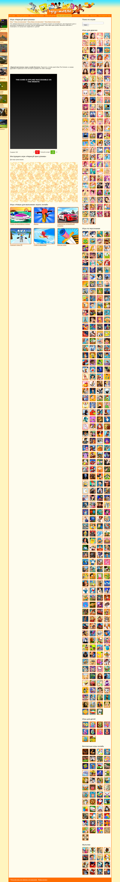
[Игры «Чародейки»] (92, 209)
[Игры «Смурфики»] (85, 593)
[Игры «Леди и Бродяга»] (92, 443)
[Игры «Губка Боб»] (107, 336)
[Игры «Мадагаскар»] (100, 457)
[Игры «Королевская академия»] (107, 88)
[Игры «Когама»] (107, 783)
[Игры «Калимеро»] (107, 393)
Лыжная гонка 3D (16, 245)
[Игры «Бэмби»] (100, 293)
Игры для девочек (22, 15)
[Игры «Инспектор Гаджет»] (85, 393)
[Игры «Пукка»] (92, 550)
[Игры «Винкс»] (107, 59)
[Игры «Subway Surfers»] (107, 243)
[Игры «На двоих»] (92, 138)
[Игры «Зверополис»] (92, 386)
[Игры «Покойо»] (100, 543)
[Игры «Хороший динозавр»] (92, 678)
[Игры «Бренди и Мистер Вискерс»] (92, 293)
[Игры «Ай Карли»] (92, 38)
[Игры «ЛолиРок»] (92, 109)
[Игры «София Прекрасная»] (92, 181)
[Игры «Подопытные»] (92, 536)
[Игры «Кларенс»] (107, 407)
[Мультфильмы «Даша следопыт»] (92, 860)
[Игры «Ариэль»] (107, 265)
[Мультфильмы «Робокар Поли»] (100, 874)
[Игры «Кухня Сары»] (100, 95)
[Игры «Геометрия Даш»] (85, 768)
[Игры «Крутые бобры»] (107, 429)
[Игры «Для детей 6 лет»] (92, 734)
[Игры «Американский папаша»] (85, 265)
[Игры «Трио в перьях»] (85, 635)
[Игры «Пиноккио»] (92, 529)
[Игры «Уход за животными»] (85, 202)
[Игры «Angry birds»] (107, 236)
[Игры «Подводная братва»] (85, 536)
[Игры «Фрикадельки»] (107, 664)
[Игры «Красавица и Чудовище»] (92, 429)
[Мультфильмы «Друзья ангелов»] (100, 860)
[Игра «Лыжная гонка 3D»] (20, 243)
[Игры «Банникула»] (92, 272)
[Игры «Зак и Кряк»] (107, 379)
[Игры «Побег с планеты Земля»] (107, 529)
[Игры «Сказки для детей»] (92, 741)
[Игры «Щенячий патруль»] (107, 700)
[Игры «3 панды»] (92, 236)
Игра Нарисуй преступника (52, 22)
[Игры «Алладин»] (92, 258)
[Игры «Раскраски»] (85, 825)
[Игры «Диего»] (107, 357)
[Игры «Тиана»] (85, 621)
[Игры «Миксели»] (107, 479)
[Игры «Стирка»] (85, 188)
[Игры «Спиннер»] (92, 825)
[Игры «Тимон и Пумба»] (100, 621)
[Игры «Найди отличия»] (107, 797)
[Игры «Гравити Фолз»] (92, 336)
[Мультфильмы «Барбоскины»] (92, 852)
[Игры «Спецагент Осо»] (85, 600)
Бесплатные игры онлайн (80, 15)
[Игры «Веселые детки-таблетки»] (92, 59)
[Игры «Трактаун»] (100, 628)
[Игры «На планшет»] (92, 797)
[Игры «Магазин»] (85, 116)
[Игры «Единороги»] (107, 81)
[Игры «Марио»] (92, 472)
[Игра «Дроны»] (44, 222)
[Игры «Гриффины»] (100, 336)
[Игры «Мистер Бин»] (100, 486)
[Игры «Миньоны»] (85, 486)
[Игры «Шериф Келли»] (107, 692)
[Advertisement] (37, 47)
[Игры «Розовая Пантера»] (107, 564)
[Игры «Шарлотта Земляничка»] (100, 209)
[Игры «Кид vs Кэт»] (100, 400)
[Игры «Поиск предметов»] (85, 818)
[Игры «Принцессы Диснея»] (107, 166)
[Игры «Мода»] (100, 131)
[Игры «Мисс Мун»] (92, 486)
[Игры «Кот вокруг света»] (85, 790)
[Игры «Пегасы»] (100, 152)
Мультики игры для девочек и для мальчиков (24, 879)
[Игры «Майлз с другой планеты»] (107, 457)
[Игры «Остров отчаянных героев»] (107, 514)
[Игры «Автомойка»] (85, 38)
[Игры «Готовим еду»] (100, 67)
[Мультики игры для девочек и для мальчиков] (60, 13)
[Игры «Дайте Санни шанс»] (107, 67)
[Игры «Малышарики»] (85, 472)
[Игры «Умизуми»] (107, 643)
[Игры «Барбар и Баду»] (107, 272)
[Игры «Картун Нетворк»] (92, 783)
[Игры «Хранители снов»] (107, 678)
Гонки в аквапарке (40, 245)
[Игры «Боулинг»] (92, 761)
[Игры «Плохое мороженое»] (107, 811)
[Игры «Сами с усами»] (85, 578)
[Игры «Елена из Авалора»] (85, 88)
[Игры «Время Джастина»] (92, 308)
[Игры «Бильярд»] (85, 761)
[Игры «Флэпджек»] (92, 664)
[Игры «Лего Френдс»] (85, 102)
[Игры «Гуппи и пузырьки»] (85, 343)
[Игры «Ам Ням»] (107, 258)
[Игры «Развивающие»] (107, 818)
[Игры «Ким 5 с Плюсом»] (100, 407)
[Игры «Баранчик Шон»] (100, 272)
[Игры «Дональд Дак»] (85, 372)
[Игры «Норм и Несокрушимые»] (85, 507)
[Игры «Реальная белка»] (100, 557)
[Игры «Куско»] (107, 436)
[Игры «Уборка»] (107, 195)
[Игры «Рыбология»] (92, 571)
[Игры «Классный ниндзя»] (85, 414)
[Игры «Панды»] (107, 145)
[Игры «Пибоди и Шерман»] (100, 521)
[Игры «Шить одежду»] (107, 209)
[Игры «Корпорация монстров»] (85, 422)
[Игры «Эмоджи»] (85, 714)
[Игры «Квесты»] (100, 783)
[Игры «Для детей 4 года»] (107, 727)
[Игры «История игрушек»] (92, 393)
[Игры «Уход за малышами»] (92, 202)
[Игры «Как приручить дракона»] (100, 393)
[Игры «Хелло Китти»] (100, 671)
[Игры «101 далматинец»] (85, 236)
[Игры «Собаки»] (85, 181)
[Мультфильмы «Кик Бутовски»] (107, 860)
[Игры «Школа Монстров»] (92, 216)
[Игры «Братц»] (85, 52)
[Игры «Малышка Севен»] (92, 124)
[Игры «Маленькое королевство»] (100, 464)
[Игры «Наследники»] (100, 138)
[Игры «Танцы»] (107, 188)
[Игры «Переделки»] (107, 152)
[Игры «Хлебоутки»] (107, 671)
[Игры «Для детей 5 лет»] (85, 734)
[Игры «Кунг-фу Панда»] (100, 436)
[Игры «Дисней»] (100, 775)
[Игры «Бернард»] (107, 279)
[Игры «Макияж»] (100, 116)
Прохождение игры (104, 15)
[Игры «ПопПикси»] (85, 166)
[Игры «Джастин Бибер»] (107, 74)
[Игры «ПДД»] (100, 811)
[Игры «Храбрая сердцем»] (100, 678)
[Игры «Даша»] (107, 343)
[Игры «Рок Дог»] (85, 571)
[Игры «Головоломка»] (107, 329)
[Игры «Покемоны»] (92, 543)
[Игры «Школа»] (85, 216)
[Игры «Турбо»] (107, 635)
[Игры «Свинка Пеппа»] (100, 578)
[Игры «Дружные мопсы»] (107, 372)
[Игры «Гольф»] (100, 768)
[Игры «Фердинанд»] (85, 657)
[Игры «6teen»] (100, 236)
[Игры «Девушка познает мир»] (85, 74)
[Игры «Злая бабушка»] (100, 386)
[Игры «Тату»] (85, 195)
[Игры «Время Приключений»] (100, 308)
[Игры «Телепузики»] (107, 614)
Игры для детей (50, 15)
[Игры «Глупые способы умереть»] (92, 768)
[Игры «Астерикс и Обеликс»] (85, 272)
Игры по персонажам (37, 15)
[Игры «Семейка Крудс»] (85, 586)
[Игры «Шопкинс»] (100, 216)
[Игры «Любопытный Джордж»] (92, 457)
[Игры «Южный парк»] (92, 714)
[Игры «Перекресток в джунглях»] (92, 521)
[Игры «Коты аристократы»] (85, 429)
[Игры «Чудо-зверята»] (92, 692)
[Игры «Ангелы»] (100, 38)
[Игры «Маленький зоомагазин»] (107, 116)
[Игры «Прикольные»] (92, 818)
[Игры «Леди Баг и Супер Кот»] (92, 102)
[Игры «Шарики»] (100, 832)
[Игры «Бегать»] (107, 754)
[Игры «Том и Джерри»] (107, 621)
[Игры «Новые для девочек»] (107, 138)
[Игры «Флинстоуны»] (85, 664)
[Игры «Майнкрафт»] (85, 797)
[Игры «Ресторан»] (85, 173)
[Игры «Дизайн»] (85, 81)
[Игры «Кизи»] (107, 400)
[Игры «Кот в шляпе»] (107, 422)
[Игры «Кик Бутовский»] (85, 407)
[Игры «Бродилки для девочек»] (100, 52)
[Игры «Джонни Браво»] (100, 357)
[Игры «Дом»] (107, 365)
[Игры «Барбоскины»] (85, 279)
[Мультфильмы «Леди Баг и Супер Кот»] (92, 867)
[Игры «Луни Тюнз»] (107, 450)
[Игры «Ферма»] (85, 832)
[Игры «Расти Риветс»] (85, 557)
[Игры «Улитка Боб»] (92, 643)
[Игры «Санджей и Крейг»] (92, 578)
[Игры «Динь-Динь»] (92, 81)
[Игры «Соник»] (107, 593)
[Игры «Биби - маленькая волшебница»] (85, 286)
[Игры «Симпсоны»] (92, 586)
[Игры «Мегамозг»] (85, 479)
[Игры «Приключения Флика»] (85, 550)
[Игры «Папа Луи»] (85, 152)
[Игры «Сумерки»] (100, 188)
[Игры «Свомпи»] (107, 578)
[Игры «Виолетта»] (85, 67)
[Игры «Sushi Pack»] (85, 251)
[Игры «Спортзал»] (100, 181)
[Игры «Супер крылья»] (92, 600)
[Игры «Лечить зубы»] (100, 102)
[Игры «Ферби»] (107, 650)
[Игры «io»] (92, 754)
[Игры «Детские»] (92, 775)
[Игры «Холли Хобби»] (85, 678)
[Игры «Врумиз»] (107, 308)
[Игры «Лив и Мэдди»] (107, 102)
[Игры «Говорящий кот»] (100, 329)
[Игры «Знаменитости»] (92, 88)
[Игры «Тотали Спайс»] (92, 628)
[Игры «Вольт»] (85, 308)
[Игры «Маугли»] (107, 472)
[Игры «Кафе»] (100, 88)
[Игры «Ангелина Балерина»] (92, 265)
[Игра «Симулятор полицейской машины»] (68, 222)
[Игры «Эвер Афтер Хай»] (107, 216)
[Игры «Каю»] (92, 400)
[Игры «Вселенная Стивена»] (85, 315)
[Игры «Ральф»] (100, 550)
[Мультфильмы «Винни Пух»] (107, 852)
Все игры (12, 15)
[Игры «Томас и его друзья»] (85, 628)
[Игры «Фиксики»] (92, 657)
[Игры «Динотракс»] (85, 365)
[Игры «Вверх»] (92, 300)
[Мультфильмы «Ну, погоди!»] (85, 874)
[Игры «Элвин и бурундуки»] (100, 707)
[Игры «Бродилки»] (100, 761)
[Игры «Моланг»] (85, 493)
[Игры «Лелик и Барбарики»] (107, 443)
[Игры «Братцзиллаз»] (92, 52)
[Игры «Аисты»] (107, 251)
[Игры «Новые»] (92, 804)
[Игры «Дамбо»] (100, 343)
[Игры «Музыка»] (85, 138)
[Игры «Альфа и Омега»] (100, 258)
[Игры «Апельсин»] (100, 265)
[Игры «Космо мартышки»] (92, 422)
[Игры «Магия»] (92, 116)
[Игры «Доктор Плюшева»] (92, 365)
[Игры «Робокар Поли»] (92, 564)
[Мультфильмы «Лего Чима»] (85, 867)
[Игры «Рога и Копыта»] (100, 564)
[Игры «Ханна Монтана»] (107, 202)
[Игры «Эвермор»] (85, 707)
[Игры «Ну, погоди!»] (92, 507)
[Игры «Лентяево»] (85, 450)
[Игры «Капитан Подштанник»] (85, 400)
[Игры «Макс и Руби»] (85, 464)
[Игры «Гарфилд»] (100, 322)
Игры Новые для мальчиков (35, 22)
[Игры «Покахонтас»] (85, 543)
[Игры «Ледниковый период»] (100, 443)
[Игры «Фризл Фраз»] (100, 664)
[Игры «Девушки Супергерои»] (92, 74)
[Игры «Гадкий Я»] (100, 315)
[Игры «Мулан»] (92, 500)
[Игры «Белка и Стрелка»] (92, 279)
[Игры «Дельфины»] (85, 775)
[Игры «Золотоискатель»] (85, 783)
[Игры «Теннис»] (100, 825)
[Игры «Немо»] (100, 500)
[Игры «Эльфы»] (107, 707)
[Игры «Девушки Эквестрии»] (100, 74)
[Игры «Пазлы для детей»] (85, 811)
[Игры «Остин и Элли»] (100, 145)
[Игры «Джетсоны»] (107, 350)
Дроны (36, 224)
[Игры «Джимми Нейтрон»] (85, 357)
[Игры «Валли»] (107, 293)
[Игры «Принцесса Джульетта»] (100, 166)
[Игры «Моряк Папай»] (85, 500)
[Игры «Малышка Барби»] (85, 124)
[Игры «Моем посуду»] (107, 131)
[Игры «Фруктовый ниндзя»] (92, 832)
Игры (11, 22)
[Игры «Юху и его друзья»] (100, 714)
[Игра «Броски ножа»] (68, 243)
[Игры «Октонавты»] (100, 514)
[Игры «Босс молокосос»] (107, 286)
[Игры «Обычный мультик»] (107, 507)
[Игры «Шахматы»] (107, 832)
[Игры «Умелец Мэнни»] (100, 643)
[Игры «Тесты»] (92, 195)
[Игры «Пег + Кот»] (85, 521)
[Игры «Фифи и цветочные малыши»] (107, 657)
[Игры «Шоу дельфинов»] (92, 700)
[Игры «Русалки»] (92, 173)
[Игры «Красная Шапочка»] (100, 429)
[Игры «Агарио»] (100, 754)
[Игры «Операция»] (92, 145)
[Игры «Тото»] (100, 195)
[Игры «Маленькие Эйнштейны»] (92, 464)
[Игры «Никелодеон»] (85, 804)
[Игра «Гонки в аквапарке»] (44, 243)
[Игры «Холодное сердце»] (85, 209)
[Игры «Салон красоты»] (100, 173)
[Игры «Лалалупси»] (107, 95)
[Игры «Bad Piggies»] (85, 243)
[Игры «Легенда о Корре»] (85, 443)
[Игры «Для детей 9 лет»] (85, 741)
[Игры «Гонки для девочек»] (92, 67)
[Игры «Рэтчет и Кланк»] (100, 571)
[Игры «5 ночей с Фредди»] (85, 754)
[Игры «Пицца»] (85, 159)
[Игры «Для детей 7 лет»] (100, 734)
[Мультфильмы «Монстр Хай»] (100, 867)
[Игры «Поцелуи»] (92, 166)
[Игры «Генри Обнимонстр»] (107, 322)
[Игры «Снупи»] (92, 593)
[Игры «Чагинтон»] (92, 685)
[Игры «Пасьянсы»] (92, 811)
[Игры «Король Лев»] (107, 414)
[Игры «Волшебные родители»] (107, 300)
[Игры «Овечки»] (107, 804)
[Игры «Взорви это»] (107, 761)
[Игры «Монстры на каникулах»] (92, 493)
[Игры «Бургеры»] (107, 52)
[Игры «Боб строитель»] (100, 286)
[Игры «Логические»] (100, 790)
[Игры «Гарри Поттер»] (92, 322)
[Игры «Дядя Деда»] (85, 379)
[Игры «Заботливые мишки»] (100, 379)
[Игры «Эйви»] (85, 223)
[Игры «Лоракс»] (100, 450)
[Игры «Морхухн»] (107, 493)
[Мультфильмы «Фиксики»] (107, 874)
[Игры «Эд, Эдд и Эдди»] (92, 707)
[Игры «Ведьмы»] (85, 59)
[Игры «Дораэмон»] (92, 372)
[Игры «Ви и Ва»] (100, 59)
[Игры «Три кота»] (107, 628)
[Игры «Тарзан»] (92, 614)
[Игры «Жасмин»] (92, 379)
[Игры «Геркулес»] (85, 329)
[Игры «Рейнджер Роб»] (107, 557)
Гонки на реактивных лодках (20, 224)
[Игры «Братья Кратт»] (85, 293)
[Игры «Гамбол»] (107, 315)
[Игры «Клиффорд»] (92, 414)
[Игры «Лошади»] (100, 109)
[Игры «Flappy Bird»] (92, 243)
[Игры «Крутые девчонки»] (85, 436)
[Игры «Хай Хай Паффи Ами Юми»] (92, 671)
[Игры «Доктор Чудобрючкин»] (100, 365)
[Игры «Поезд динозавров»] (107, 536)
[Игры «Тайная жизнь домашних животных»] (107, 607)
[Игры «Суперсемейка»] (107, 600)
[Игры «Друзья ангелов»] (100, 81)
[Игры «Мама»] (107, 124)
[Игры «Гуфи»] (92, 343)
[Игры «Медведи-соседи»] (92, 479)
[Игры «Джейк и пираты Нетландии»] (100, 350)
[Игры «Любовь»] (107, 109)
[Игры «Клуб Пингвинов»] (100, 414)
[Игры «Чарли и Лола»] (100, 685)
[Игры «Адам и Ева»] (100, 251)
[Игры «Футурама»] (85, 671)
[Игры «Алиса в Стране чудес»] (85, 258)
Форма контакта (42, 879)
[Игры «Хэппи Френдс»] (85, 685)
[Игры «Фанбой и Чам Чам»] (92, 650)
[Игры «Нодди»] (107, 500)
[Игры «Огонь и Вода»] (92, 514)
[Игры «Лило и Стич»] (92, 450)
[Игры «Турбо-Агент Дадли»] (85, 643)
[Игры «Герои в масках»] (92, 329)
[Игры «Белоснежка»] (100, 279)
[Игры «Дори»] (100, 372)
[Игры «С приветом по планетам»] (107, 571)
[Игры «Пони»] (107, 159)
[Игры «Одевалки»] (85, 145)
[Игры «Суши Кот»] (85, 607)
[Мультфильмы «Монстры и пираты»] (107, 867)
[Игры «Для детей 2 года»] (92, 727)
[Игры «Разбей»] (100, 818)
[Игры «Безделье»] (92, 45)
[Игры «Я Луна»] (92, 223)
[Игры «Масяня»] (100, 472)
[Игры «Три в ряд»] (107, 825)
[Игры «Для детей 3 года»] (100, 727)
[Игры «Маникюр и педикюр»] (85, 131)
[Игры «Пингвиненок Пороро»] (107, 521)
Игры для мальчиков (64, 15)
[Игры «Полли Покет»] (100, 159)
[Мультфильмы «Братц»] (100, 852)
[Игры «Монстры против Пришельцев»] (100, 493)
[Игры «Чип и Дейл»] (85, 692)
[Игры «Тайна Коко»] (100, 607)
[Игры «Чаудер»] (107, 685)
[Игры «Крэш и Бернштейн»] (92, 436)
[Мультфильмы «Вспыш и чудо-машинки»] (85, 860)
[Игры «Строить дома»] (92, 188)
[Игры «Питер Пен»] (100, 529)
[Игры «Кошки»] (85, 95)
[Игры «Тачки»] (100, 614)
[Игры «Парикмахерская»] (92, 152)
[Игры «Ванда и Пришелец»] (85, 300)
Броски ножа (61, 245)
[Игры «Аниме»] (107, 38)
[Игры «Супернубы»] (100, 600)
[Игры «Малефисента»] (107, 464)
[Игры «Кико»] (92, 407)
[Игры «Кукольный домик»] (92, 95)
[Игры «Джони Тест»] (92, 357)
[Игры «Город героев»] (85, 336)
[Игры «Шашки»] (85, 840)
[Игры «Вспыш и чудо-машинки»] (92, 315)
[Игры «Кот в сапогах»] (100, 422)
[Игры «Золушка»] (107, 386)
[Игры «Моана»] (107, 486)
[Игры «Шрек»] (100, 700)
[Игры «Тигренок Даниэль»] (92, 621)
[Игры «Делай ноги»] (92, 350)
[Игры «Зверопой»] (85, 386)
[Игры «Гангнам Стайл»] (85, 322)
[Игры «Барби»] (85, 45)
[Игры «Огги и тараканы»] (85, 514)
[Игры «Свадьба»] (107, 173)
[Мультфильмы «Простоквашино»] (92, 874)
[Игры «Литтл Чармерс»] (85, 109)
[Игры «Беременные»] (100, 45)
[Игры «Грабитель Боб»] (107, 768)
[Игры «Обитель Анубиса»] (100, 507)
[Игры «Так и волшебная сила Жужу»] (85, 614)
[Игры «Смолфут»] (107, 586)
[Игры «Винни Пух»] (100, 300)
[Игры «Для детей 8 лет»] (107, 734)
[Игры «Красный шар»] (92, 790)
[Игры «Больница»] (107, 45)
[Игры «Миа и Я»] (92, 131)
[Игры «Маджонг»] (107, 790)
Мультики (93, 15)
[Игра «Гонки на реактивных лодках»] (20, 222)
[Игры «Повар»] (92, 159)
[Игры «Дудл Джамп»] (107, 775)
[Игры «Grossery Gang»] (100, 243)
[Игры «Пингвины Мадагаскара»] (85, 529)
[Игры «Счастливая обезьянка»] (92, 607)
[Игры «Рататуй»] (92, 557)
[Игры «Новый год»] (100, 804)
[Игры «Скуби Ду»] (100, 586)
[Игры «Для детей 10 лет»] (85, 727)
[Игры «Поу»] (107, 543)
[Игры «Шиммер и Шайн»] (85, 700)
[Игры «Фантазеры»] (100, 650)
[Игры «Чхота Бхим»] (100, 692)
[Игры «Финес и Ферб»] (100, 657)
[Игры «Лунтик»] (85, 457)
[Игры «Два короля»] (85, 350)
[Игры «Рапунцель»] (107, 550)
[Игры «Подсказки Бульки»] (100, 536)
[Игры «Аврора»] (92, 251)
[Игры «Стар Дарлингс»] (107, 181)
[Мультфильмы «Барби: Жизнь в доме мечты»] (85, 852)
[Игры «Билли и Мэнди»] (92, 286)
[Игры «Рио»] (85, 564)
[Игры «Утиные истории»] (85, 650)
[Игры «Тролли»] (92, 635)
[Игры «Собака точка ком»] (100, 593)
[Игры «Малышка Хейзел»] (100, 124)
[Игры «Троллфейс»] (100, 635)
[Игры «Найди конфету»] (100, 797)
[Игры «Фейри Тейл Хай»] (100, 202)
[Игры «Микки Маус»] (100, 479)
